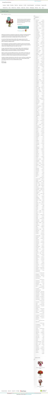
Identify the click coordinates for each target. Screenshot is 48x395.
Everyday (4, 5)
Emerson (37, 78)
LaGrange (43, 132)
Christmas (36, 7)
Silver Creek (37, 336)
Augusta (43, 22)
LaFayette (43, 104)
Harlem (37, 46)
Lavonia (37, 157)
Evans (43, 79)
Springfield (37, 82)
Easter (10, 7)
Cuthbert (43, 206)
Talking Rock (42, 332)
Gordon (37, 139)
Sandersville (37, 221)
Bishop (43, 50)
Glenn (37, 304)
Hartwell (37, 152)
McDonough (42, 42)
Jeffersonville (37, 321)
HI (25, 393)
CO (18, 393)
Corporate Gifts (43, 5)
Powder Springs (42, 63)
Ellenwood (43, 41)
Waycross (37, 132)
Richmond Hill (42, 308)
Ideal (43, 336)
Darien (43, 270)
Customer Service (4, 390)
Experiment (42, 71)
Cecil (43, 345)
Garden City (42, 87)
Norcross (43, 38)
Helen (36, 254)
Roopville (37, 111)
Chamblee (43, 119)
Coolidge (43, 157)
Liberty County (42, 189)
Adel (36, 184)
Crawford (43, 250)
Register (43, 353)
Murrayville (42, 259)
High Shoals (37, 332)
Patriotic (27, 7)
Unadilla (40, 222)
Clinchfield (37, 99)
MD (36, 393)
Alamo (37, 311)
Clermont (37, 259)
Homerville (42, 295)
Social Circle (37, 70)
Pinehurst (43, 202)
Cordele (39, 185)
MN (40, 393)
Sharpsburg (42, 99)
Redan (40, 79)
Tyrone (43, 94)
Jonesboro (43, 30)
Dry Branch (37, 112)
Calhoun (43, 140)
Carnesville (37, 239)
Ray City (43, 197)
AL (12, 393)
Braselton (37, 231)
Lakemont (37, 345)
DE (21, 393)
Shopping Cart (39, 1)
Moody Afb (37, 189)
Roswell (43, 34)
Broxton (43, 266)
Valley (37, 303)
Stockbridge (37, 74)
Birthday (8, 5)
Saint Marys (42, 303)
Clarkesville (42, 143)
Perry (36, 87)
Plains (40, 210)
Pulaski (37, 340)
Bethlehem (37, 86)
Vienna (37, 190)
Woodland (43, 247)
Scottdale (43, 57)
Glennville (37, 164)
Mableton (43, 62)
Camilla (43, 124)
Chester (37, 218)
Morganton (42, 185)
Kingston (43, 66)
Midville (37, 222)
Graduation (18, 7)
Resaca (40, 165)
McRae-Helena (42, 214)
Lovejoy (37, 90)
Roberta (43, 153)
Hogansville (37, 144)
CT (20, 393)
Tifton (43, 194)
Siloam (43, 352)
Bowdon (43, 53)
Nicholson (43, 128)
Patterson (37, 329)
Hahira (43, 168)
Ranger (43, 337)
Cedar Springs (42, 193)
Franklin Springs (38, 235)
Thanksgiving (32, 7)
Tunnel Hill (37, 243)
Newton (37, 206)
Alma (43, 276)
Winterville (43, 116)
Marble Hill (43, 263)
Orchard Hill (37, 107)
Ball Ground (37, 37)
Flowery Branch (42, 177)
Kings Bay (37, 352)
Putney (37, 91)
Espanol (36, 1)
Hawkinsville (37, 225)
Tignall (37, 238)
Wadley (37, 217)
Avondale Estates (42, 311)
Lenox (37, 201)
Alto (43, 325)
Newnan (43, 49)
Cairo (36, 194)
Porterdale (43, 108)
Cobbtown (37, 316)
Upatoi (40, 124)
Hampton (37, 49)
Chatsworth (42, 180)
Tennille (43, 222)
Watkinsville (37, 54)
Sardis (43, 239)
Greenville (37, 247)
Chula (39, 344)
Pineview (37, 202)
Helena (37, 213)
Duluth (37, 22)
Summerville (37, 160)
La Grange (43, 333)
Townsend (37, 284)
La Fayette (43, 59)
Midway (43, 341)
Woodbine (37, 136)
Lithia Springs (38, 67)
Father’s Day (23, 7)
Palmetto (37, 108)
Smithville (43, 112)
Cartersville (42, 33)
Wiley (36, 176)
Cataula (43, 78)
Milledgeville (37, 274)
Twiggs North (38, 115)
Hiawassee (37, 255)
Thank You (16, 5)
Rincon (43, 75)
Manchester (42, 131)
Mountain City (42, 348)
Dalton (43, 144)
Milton (40, 229)
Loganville (37, 59)
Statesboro (42, 149)
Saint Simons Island (41, 287)
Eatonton (43, 169)
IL (27, 393)
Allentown (37, 229)
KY (32, 393)
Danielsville (42, 115)
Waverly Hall (37, 337)
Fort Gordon (42, 251)
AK (13, 393)
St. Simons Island (42, 300)
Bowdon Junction (42, 98)
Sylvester (43, 173)
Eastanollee (42, 254)
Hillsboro (37, 333)
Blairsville (37, 156)
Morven (37, 209)
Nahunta (37, 308)
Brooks (37, 119)
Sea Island (43, 349)
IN (28, 393)
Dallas (39, 87)
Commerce (42, 148)
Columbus (37, 30)
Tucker (37, 104)
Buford (43, 90)
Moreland (43, 103)
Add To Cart (23, 27)
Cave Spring (42, 234)
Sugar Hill (43, 82)
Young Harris (42, 238)
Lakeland (37, 131)
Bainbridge (37, 168)
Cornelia (37, 251)
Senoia (43, 127)
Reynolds (43, 225)
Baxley (43, 172)
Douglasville (42, 21)
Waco (43, 284)
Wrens (43, 243)
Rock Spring (42, 58)
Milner (37, 344)
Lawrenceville (37, 34)
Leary (36, 210)
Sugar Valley (42, 291)
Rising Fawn (42, 123)
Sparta (37, 165)
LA (33, 393)
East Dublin (37, 283)
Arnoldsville (37, 288)
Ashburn (43, 161)
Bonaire (40, 91)
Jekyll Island (42, 275)
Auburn (37, 258)
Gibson (43, 145)
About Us (9, 390)
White (36, 116)
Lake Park (43, 201)
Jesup (36, 145)
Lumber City (37, 267)
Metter (40, 284)
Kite (36, 185)
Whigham (43, 209)
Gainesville (29, 394)
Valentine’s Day (5, 7)
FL (22, 393)
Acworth (37, 57)
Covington (37, 38)
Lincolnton (42, 160)
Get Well (25, 5)
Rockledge (37, 140)
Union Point (37, 242)
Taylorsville (37, 45)
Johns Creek (37, 230)
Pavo (43, 213)
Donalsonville (38, 198)
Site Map (17, 390)
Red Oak (37, 94)
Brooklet (43, 344)
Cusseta (43, 255)
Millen (43, 229)
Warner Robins (42, 46)
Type (43, 7)
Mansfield (37, 103)
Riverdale (37, 63)
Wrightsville (42, 226)
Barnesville (42, 258)
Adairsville (43, 26)
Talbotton (43, 246)
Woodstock (37, 62)
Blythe (40, 50)
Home (2, 14)
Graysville (37, 120)
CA (17, 393)
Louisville (43, 165)
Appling (43, 70)
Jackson (40, 181)
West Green (37, 153)
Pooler (43, 91)
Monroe (37, 26)
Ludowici (43, 340)
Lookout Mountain (38, 127)
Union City (37, 95)
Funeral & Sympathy (30, 5)
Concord (37, 263)
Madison (37, 149)
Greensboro (37, 161)
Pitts (39, 202)
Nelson (43, 329)
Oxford (43, 107)
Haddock (37, 98)
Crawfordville (42, 164)
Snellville (43, 29)
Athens (43, 37)
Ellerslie (43, 45)
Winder (37, 42)
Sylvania (37, 173)
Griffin (37, 58)
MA (37, 393)
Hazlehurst (42, 156)
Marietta (40, 22)
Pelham (40, 190)
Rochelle (37, 193)
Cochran (43, 139)
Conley (43, 111)
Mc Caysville (42, 242)
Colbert (37, 66)
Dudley (43, 324)
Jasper (40, 90)
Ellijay (43, 181)
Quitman (43, 190)
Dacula (43, 74)
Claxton (37, 266)
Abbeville (37, 181)
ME (34, 393)
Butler (37, 226)
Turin (36, 124)
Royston (43, 235)
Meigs (43, 205)
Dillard (37, 250)
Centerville (43, 83)
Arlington (37, 205)
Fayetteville (37, 296)
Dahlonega (37, 169)
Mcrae (43, 283)
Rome (43, 136)
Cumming (37, 41)
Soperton (43, 176)
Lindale (43, 312)
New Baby (12, 5)
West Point (42, 184)
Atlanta (37, 21)
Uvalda (37, 328)
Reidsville (37, 172)
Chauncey (37, 214)
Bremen (43, 152)
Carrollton (37, 25)
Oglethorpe (42, 221)
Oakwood (43, 230)
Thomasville (37, 135)
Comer (43, 67)
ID (26, 393)
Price (40, 7)
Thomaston (37, 143)
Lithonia (37, 50)
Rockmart (43, 231)
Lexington (43, 217)
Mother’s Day (14, 7)
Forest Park (37, 33)
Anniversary (21, 5)
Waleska (37, 180)
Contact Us (13, 390)
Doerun (43, 210)
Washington (37, 148)
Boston (43, 198)
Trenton (37, 75)
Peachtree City (42, 54)
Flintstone (43, 95)
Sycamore (43, 280)
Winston (37, 79)
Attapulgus (37, 197)
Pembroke (43, 86)
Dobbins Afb (37, 348)
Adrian (39, 184)
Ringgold (37, 53)
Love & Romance (37, 5)
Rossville (37, 29)
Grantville (37, 83)
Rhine (39, 194)
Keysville (37, 128)
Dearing (37, 71)
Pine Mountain (42, 120)
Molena (43, 262)
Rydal (36, 123)
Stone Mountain (42, 279)
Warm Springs (38, 246)
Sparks (43, 288)
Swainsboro (42, 135)
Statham (37, 262)
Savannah (43, 25)
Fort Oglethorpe (42, 296)
